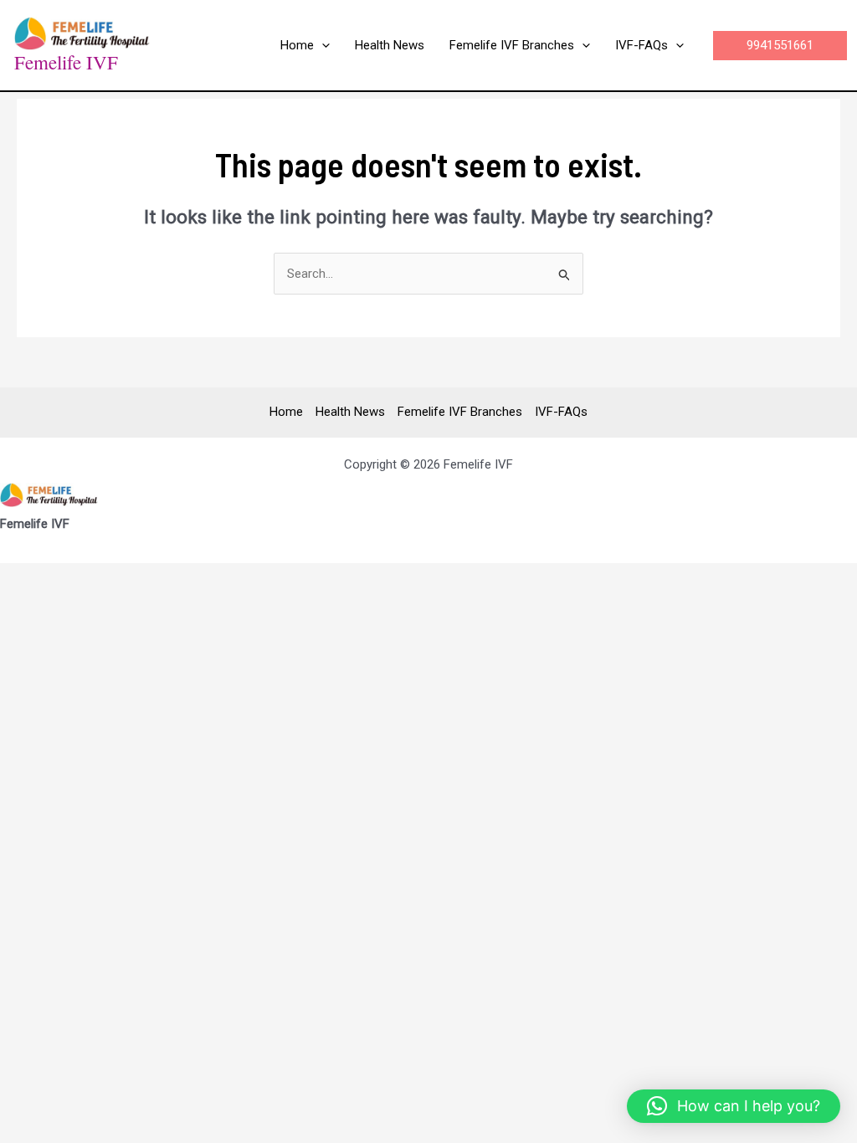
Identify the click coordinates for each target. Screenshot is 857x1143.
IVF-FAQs (561, 411)
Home (286, 411)
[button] (322, 45)
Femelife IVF (66, 61)
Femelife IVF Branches (460, 411)
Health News (350, 411)
